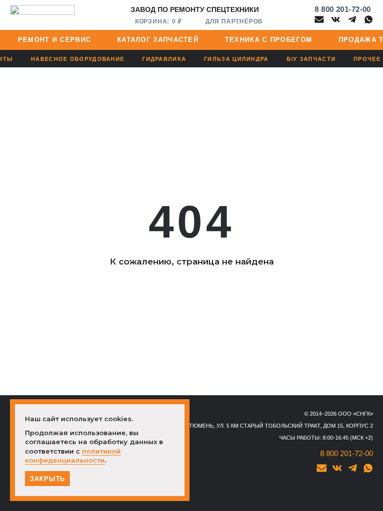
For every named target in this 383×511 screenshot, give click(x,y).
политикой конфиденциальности (73, 455)
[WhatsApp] (368, 19)
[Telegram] (352, 19)
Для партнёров (234, 21)
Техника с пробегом (268, 39)
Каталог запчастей (157, 39)
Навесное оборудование (77, 59)
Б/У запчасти (311, 59)
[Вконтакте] (335, 19)
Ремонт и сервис (54, 39)
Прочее (367, 59)
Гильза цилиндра (236, 59)
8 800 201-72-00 (343, 9)
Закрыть (47, 479)
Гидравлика (164, 59)
